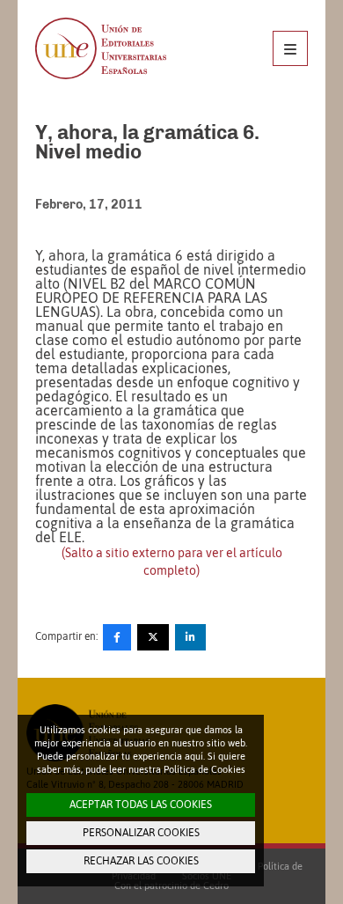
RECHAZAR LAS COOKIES (141, 861)
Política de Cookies (204, 769)
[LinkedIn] (190, 637)
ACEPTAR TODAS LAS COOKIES (140, 804)
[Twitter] (153, 637)
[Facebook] (117, 637)
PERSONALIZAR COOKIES (141, 833)
